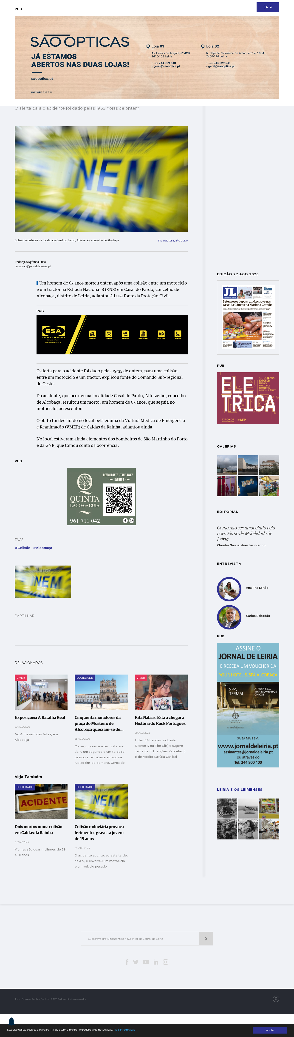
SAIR (267, 7)
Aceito (270, 1030)
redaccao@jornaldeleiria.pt (33, 266)
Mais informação (124, 1029)
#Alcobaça (42, 548)
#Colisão (22, 548)
